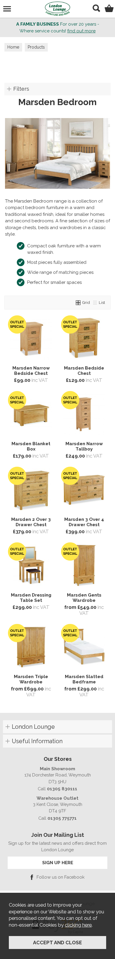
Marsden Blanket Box (31, 446)
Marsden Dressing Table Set (31, 597)
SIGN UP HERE (57, 862)
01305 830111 (62, 788)
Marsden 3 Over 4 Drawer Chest (84, 522)
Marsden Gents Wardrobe (84, 597)
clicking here (78, 925)
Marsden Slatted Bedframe (84, 679)
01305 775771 (62, 818)
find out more (81, 31)
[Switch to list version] (95, 302)
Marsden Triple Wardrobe (31, 679)
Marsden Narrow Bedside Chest (31, 370)
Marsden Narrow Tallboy (84, 446)
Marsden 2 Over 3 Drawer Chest (31, 522)
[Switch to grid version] (78, 302)
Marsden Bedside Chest (84, 370)
